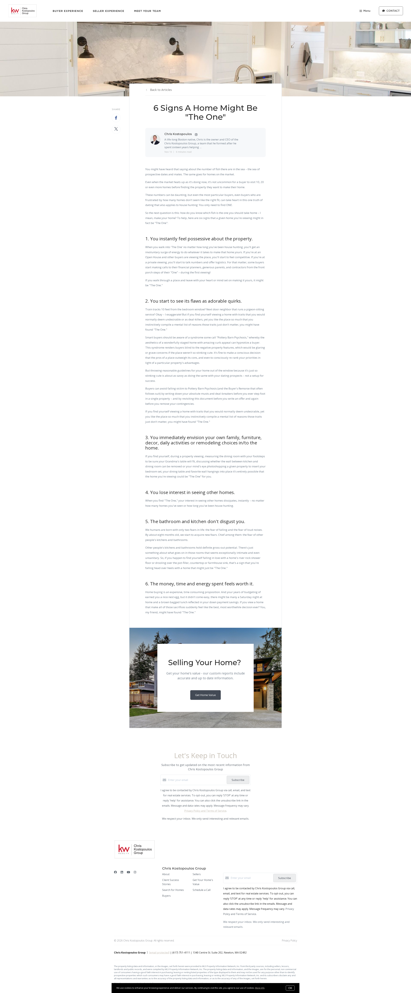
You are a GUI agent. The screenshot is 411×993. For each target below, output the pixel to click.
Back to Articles (161, 90)
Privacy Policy (289, 940)
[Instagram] (135, 872)
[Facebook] (115, 872)
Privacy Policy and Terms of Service (205, 811)
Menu (366, 11)
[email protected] (159, 952)
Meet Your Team (147, 10)
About (166, 874)
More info (260, 987)
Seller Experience (108, 10)
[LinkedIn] (122, 872)
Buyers (166, 895)
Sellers (197, 874)
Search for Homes (173, 890)
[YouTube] (128, 872)
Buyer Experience (68, 10)
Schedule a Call (201, 890)
